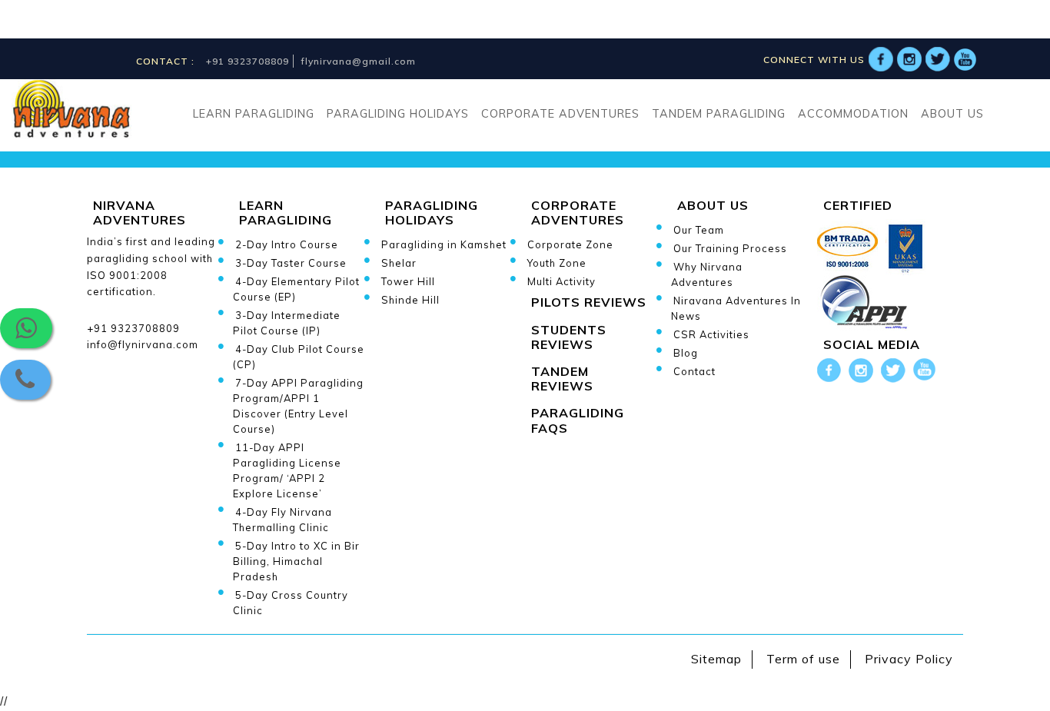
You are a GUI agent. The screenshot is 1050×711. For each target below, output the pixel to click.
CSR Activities (711, 334)
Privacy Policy (909, 658)
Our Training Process (730, 248)
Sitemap (716, 658)
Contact (694, 371)
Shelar (399, 263)
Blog (685, 353)
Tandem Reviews (562, 379)
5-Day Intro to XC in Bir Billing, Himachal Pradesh (296, 561)
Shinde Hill (410, 300)
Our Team (698, 230)
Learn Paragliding (253, 114)
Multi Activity (561, 281)
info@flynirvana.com (142, 344)
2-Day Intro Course (286, 244)
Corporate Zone (570, 244)
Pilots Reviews (588, 302)
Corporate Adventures (560, 114)
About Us (952, 114)
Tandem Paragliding (719, 114)
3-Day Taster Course (291, 263)
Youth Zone (556, 263)
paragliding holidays (398, 114)
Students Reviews (568, 337)
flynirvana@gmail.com (358, 61)
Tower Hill (408, 281)
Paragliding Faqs (577, 420)
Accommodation (853, 114)
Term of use (803, 658)
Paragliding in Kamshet (444, 244)
